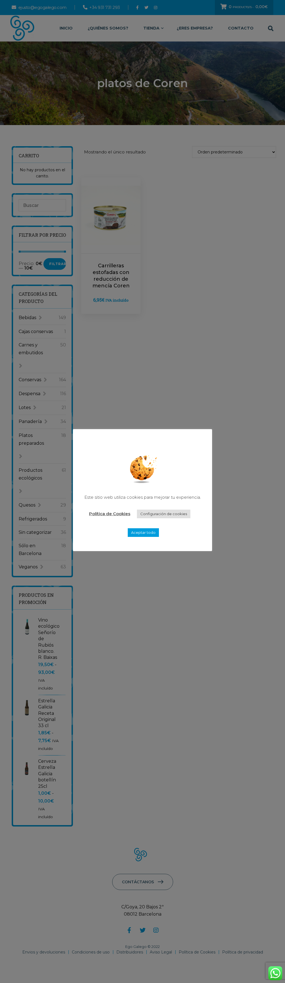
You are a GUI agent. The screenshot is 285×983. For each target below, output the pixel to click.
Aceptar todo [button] (143, 532)
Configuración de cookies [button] (163, 514)
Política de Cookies (109, 513)
